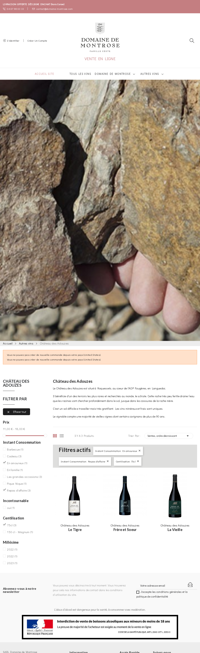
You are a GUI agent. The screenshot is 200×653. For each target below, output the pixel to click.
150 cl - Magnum (20, 532)
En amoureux (17, 463)
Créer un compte (37, 40)
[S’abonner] (190, 585)
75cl (11, 525)
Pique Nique (17, 483)
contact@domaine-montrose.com (54, 8)
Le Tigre (75, 530)
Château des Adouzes (16, 383)
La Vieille (175, 530)
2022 (12, 549)
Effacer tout (16, 412)
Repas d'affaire (19, 490)
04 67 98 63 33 (15, 8)
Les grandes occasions (24, 477)
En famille (15, 470)
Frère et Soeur (125, 530)
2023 (12, 563)
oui (11, 508)
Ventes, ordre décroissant (168, 436)
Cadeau (14, 456)
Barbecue (15, 449)
